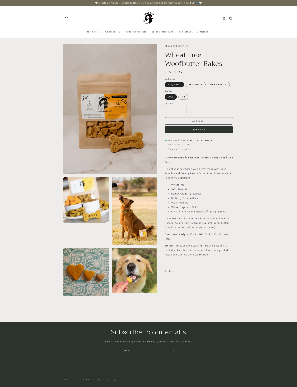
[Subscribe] (172, 350)
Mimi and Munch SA (79, 380)
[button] (66, 18)
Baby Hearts (174, 84)
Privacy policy (114, 380)
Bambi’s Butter (173, 227)
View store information (179, 149)
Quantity (169, 104)
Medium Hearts (218, 84)
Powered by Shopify (96, 380)
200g (171, 97)
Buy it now (199, 129)
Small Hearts (195, 84)
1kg (183, 97)
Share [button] (171, 271)
